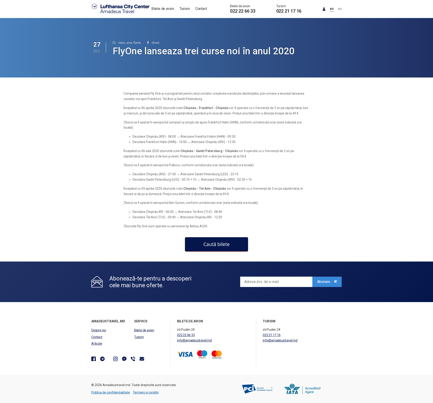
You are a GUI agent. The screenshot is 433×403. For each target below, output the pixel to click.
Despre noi (98, 330)
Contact (201, 9)
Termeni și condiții (146, 392)
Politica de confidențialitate (110, 392)
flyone (137, 42)
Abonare (324, 282)
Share (155, 42)
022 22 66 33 (242, 11)
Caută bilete (216, 244)
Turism (185, 9)
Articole (96, 343)
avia (129, 42)
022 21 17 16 (289, 11)
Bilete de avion (162, 9)
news (121, 42)
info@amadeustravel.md (194, 340)
